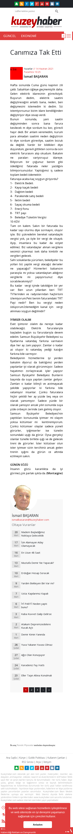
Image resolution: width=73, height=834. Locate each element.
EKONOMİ (28, 36)
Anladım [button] (37, 824)
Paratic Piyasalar (25, 745)
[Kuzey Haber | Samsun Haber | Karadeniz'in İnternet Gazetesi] (16, 4)
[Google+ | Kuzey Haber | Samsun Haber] (37, 4)
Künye (22, 757)
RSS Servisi (27, 762)
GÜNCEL (9, 36)
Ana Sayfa (11, 757)
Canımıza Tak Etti (35, 52)
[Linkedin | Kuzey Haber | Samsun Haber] (57, 4)
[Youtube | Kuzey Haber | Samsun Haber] (42, 4)
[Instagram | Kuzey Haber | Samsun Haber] (52, 4)
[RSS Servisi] (22, 4)
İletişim (47, 762)
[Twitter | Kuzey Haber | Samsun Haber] (32, 4)
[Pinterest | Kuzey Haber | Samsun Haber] (47, 4)
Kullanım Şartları (56, 757)
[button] (56, 816)
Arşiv (38, 762)
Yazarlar (28, 68)
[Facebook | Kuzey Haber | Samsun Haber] (27, 4)
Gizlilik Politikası (36, 757)
